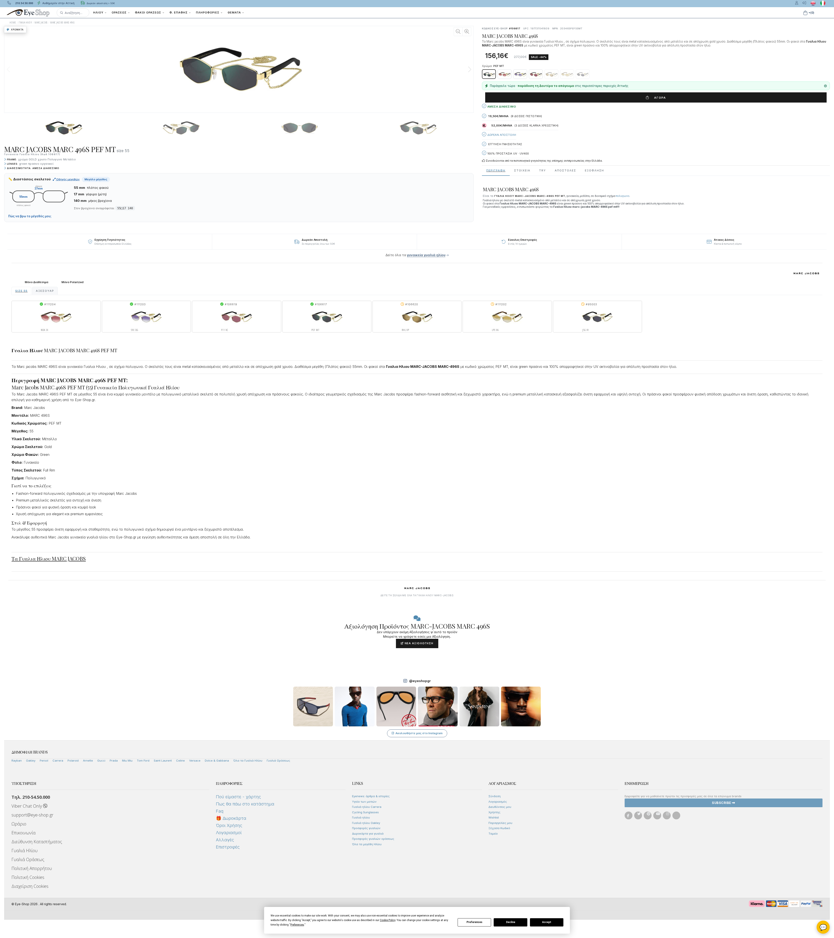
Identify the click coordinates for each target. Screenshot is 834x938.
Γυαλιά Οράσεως (278, 760)
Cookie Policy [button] (387, 920)
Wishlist (493, 817)
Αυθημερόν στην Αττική (57, 3)
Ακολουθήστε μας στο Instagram (419, 733)
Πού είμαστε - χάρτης (238, 796)
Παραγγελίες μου (500, 823)
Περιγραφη (495, 170)
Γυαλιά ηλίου (361, 817)
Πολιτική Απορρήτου (32, 868)
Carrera (58, 760)
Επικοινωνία (24, 833)
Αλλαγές (225, 839)
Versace (194, 760)
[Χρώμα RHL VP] (551, 74)
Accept (546, 922)
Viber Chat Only (27, 806)
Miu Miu (127, 760)
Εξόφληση (594, 170)
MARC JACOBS (41, 22)
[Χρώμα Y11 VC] (536, 74)
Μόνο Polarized (72, 282)
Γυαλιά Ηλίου (25, 850)
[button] (73, 12)
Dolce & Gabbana (217, 760)
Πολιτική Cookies (28, 877)
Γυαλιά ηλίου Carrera (366, 807)
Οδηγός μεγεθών (68, 179)
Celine (180, 760)
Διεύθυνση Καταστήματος (37, 842)
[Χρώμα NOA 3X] (504, 74)
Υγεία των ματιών (364, 801)
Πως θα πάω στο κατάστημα (245, 804)
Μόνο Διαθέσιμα (36, 282)
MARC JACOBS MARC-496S (62, 22)
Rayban (17, 760)
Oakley (30, 760)
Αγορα (658, 97)
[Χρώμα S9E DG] (520, 74)
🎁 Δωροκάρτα (231, 818)
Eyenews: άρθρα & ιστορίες (371, 796)
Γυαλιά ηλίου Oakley (366, 823)
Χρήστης (494, 812)
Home (13, 22)
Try (542, 170)
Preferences (474, 922)
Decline (510, 922)
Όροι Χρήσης (229, 825)
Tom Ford (143, 760)
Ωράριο (19, 824)
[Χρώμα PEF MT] (489, 74)
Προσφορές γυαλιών (366, 828)
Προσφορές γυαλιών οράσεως (373, 838)
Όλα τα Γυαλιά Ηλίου (247, 760)
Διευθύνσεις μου (499, 807)
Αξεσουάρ (45, 290)
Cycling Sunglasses (365, 812)
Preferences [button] (297, 924)
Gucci (101, 760)
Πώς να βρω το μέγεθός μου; (29, 216)
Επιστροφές (228, 847)
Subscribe (722, 803)
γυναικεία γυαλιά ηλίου (426, 255)
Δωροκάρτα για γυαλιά (368, 833)
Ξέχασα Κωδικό (499, 828)
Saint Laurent (163, 760)
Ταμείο (493, 833)
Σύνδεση (494, 796)
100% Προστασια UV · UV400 (507, 153)
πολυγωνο (622, 196)
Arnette (88, 760)
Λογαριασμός (497, 801)
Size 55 (21, 290)
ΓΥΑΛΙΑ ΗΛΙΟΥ (25, 22)
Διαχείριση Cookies (30, 886)
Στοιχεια (522, 170)
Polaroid (73, 760)
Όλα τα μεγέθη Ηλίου (367, 844)
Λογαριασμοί (229, 832)
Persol (44, 760)
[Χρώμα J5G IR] (583, 74)
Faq (219, 811)
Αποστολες (565, 170)
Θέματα (235, 12)
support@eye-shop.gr (32, 815)
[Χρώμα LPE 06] (567, 74)
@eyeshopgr (420, 681)
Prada (114, 760)
